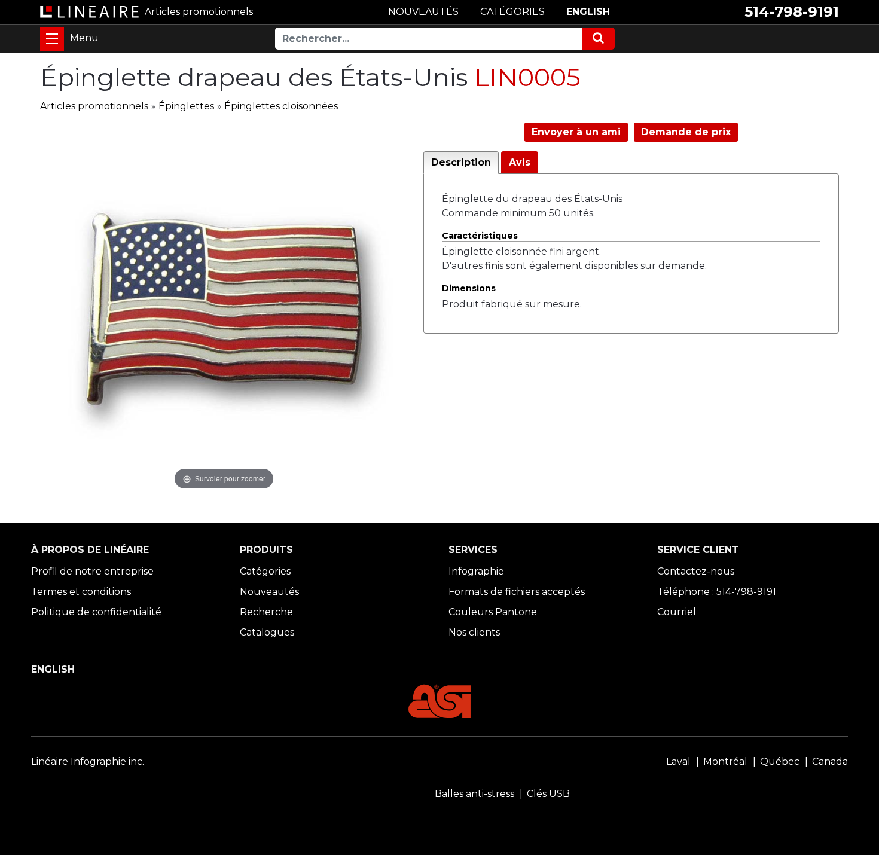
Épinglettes (186, 106)
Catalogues (267, 632)
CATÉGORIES (512, 11)
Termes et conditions (81, 591)
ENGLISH (588, 11)
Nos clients (474, 632)
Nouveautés (269, 591)
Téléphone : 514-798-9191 (716, 591)
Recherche (266, 612)
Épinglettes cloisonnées (281, 106)
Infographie (476, 571)
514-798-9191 (791, 11)
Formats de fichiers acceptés (516, 591)
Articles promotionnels (94, 106)
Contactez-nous (695, 571)
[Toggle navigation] (52, 39)
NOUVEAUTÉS (423, 11)
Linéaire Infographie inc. (87, 761)
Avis (519, 162)
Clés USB (548, 793)
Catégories (265, 571)
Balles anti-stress (474, 793)
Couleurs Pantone (492, 612)
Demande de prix (686, 132)
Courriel (676, 612)
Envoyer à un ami (576, 132)
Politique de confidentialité (96, 612)
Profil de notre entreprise (92, 571)
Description (461, 162)
